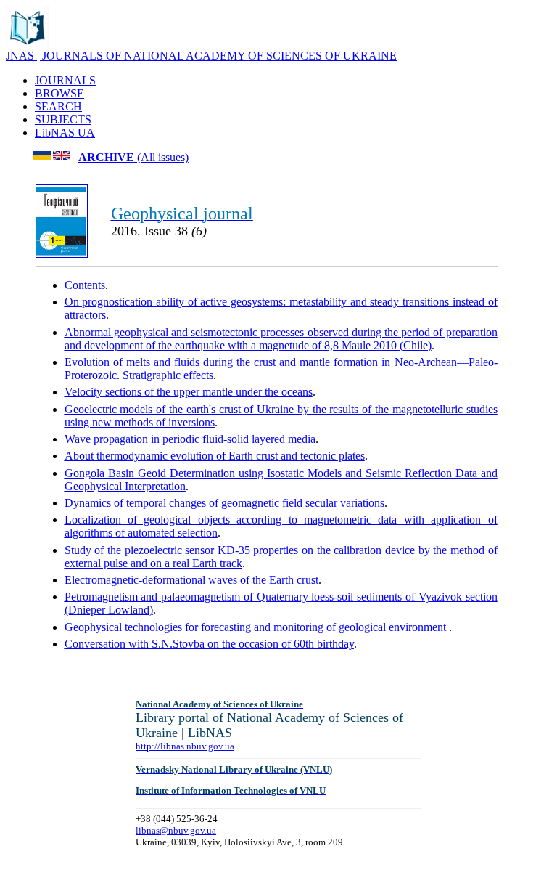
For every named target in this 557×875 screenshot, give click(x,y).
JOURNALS (65, 80)
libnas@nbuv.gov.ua (176, 830)
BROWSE (59, 93)
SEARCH (58, 106)
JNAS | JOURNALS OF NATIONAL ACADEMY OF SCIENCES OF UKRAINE (201, 55)
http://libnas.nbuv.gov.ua (185, 746)
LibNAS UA (65, 132)
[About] (27, 45)
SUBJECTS (63, 119)
